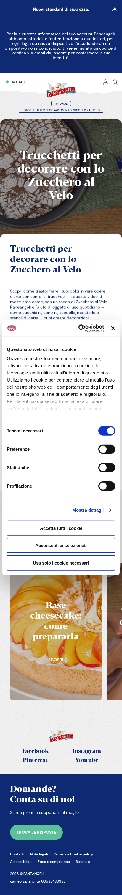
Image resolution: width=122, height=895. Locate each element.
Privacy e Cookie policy (73, 854)
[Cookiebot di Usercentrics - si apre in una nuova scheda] (79, 328)
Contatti (17, 854)
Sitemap (83, 861)
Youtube (86, 760)
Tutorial (61, 103)
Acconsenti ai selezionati (61, 545)
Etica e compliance (54, 861)
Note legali (39, 854)
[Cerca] (115, 82)
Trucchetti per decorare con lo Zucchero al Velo (61, 110)
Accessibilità (21, 861)
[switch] (106, 449)
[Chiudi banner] (113, 328)
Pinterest (35, 760)
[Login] (105, 82)
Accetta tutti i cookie (61, 527)
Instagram (87, 751)
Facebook (35, 751)
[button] (36, 832)
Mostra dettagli (88, 510)
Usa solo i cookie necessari (61, 562)
